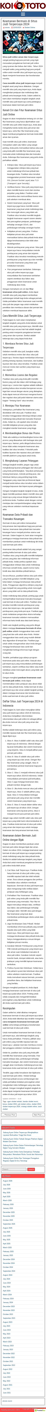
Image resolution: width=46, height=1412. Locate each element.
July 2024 (6, 1279)
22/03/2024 (17, 27)
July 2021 (6, 1389)
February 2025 (8, 1251)
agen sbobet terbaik (14, 1101)
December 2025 (9, 1212)
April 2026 (6, 1197)
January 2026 (8, 1208)
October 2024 (8, 1267)
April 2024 (6, 1291)
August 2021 (7, 1385)
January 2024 (8, 1302)
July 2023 (6, 1326)
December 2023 (9, 1306)
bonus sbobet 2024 (10, 1104)
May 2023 (6, 1334)
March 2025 (7, 1247)
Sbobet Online (30, 27)
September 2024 (9, 1271)
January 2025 (8, 1255)
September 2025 (9, 1224)
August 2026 (7, 1181)
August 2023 (7, 1322)
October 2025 (8, 1220)
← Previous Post (8, 1115)
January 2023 (8, 1350)
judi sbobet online (24, 1104)
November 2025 (9, 1216)
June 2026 (7, 1189)
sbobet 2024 (36, 1104)
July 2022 (6, 1373)
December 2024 (9, 1259)
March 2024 (7, 1295)
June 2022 (7, 1377)
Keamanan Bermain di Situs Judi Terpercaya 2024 (20, 22)
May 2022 (6, 1381)
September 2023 (9, 1318)
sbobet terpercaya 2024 (11, 1106)
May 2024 (6, 1287)
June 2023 (7, 1330)
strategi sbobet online (29, 1106)
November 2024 (9, 1263)
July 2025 (6, 1232)
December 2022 (9, 1353)
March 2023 (7, 1342)
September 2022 (9, 1365)
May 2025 (6, 1240)
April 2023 (6, 1338)
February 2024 (8, 1299)
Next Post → (39, 1115)
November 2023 (9, 1310)
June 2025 (7, 1236)
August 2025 (7, 1228)
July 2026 (6, 1185)
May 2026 (6, 1193)
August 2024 (7, 1275)
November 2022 (9, 1357)
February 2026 (8, 1204)
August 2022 (7, 1369)
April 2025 (6, 1244)
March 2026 (7, 1200)
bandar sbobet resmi (30, 1101)
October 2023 (8, 1314)
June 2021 (7, 1393)
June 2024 (7, 1283)
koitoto (7, 27)
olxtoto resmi (7, 1401)
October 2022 (8, 1361)
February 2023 (8, 1346)
